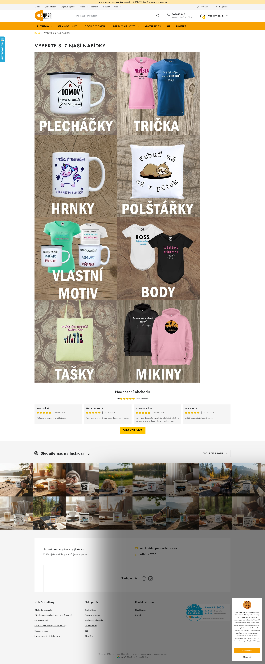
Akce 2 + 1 (89, 636)
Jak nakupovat (91, 625)
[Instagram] (150, 578)
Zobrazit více (133, 430)
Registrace (223, 6)
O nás (37, 6)
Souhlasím (248, 651)
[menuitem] (45, 26)
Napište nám (140, 610)
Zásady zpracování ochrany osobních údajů (53, 615)
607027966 (178, 14)
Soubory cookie (41, 631)
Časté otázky (50, 6)
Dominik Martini (142, 657)
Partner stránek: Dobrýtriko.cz (47, 636)
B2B (86, 631)
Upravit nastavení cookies (157, 654)
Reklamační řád (41, 620)
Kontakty (138, 615)
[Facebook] (144, 578)
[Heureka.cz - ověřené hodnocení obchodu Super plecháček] (208, 612)
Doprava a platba (68, 6)
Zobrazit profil (213, 453)
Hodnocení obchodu (89, 6)
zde (258, 641)
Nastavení (247, 657)
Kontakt (106, 6)
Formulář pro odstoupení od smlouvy (50, 625)
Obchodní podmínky (43, 610)
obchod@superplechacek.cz (158, 548)
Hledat (158, 15)
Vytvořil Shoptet (127, 657)
